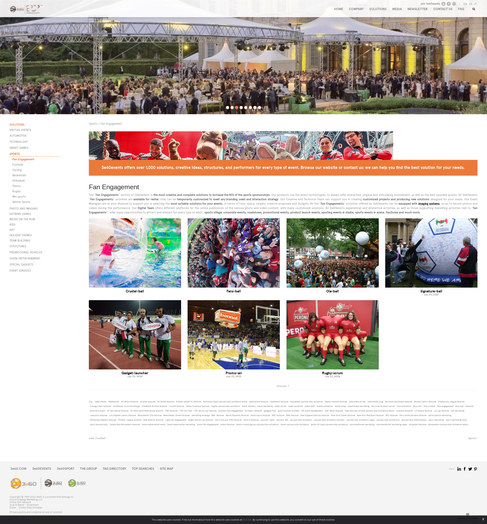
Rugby (16, 191)
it (475, 4)
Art (12, 230)
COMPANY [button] (356, 9)
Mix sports (19, 196)
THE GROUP (88, 469)
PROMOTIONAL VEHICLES (26, 252)
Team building (20, 240)
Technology (19, 142)
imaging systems (429, 203)
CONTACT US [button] (442, 9)
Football (17, 164)
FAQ (461, 9)
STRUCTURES (18, 246)
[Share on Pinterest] (475, 468)
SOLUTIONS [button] (378, 9)
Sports (15, 154)
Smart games (19, 148)
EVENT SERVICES (20, 270)
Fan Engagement (23, 159)
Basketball (19, 175)
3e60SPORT (65, 469)
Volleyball (18, 180)
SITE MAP (166, 469)
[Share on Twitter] (470, 468)
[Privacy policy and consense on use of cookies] (36, 512)
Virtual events (20, 130)
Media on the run (22, 219)
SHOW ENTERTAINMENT (25, 258)
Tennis (16, 186)
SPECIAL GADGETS (21, 264)
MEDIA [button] (397, 9)
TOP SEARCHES (143, 469)
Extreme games (20, 214)
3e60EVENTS (41, 469)
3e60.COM (18, 469)
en (465, 4)
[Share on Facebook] (465, 468)
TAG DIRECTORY (114, 469)
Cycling (17, 170)
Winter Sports (21, 202)
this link (247, 519)
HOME (338, 9)
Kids (12, 224)
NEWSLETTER (417, 9)
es (470, 4)
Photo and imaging (24, 208)
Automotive (18, 135)
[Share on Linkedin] (459, 468)
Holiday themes (21, 235)
